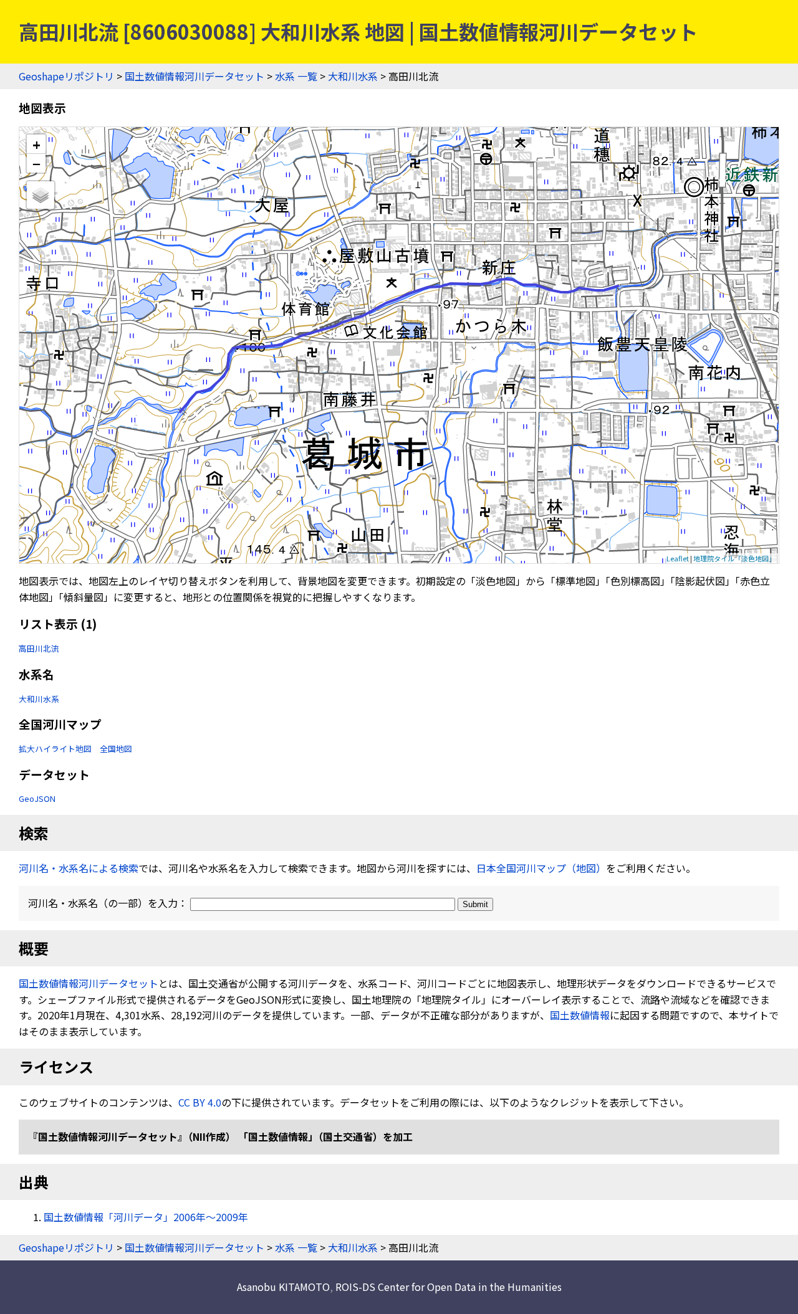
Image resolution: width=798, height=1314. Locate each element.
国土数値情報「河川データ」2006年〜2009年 (146, 1216)
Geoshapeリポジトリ (66, 76)
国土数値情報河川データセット (194, 76)
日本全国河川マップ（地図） (541, 867)
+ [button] (36, 144)
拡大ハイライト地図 (55, 749)
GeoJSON (37, 798)
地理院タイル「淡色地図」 (734, 558)
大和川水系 (353, 76)
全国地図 (116, 749)
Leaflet (677, 558)
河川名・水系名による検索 (78, 867)
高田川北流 (39, 648)
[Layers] (40, 195)
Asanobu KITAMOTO (283, 1286)
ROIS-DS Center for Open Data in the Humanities (448, 1286)
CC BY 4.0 (199, 1102)
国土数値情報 (580, 1014)
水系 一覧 (296, 76)
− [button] (36, 163)
